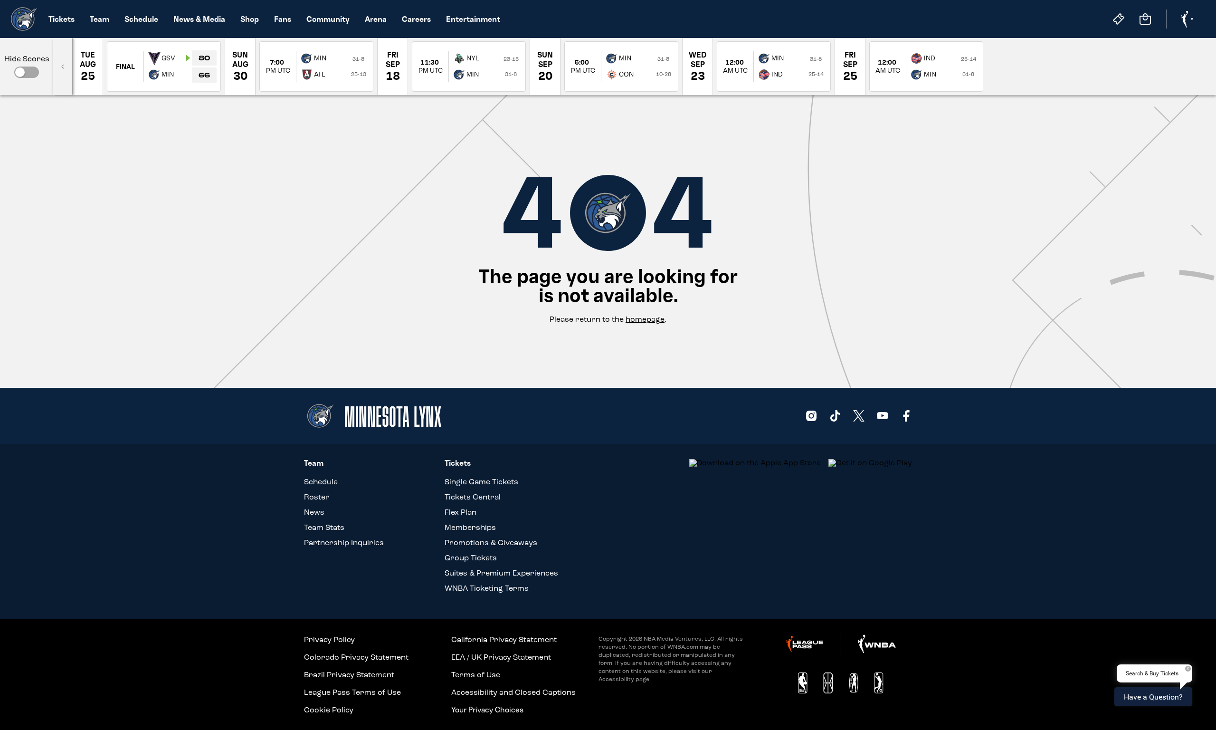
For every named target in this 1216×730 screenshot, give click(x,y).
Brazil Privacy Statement (349, 674)
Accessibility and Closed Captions (513, 692)
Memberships (470, 527)
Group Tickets (471, 557)
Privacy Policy (329, 639)
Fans (282, 19)
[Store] (1145, 19)
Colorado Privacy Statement (356, 657)
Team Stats (324, 527)
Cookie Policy (328, 709)
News (314, 512)
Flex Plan (460, 512)
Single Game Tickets (481, 481)
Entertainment (473, 19)
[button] (26, 72)
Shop (249, 19)
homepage (645, 319)
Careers (416, 19)
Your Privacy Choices (487, 709)
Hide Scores (26, 59)
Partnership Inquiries (344, 542)
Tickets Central (473, 496)
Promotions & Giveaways (491, 542)
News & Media (199, 19)
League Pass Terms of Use (352, 692)
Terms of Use (475, 674)
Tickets (61, 19)
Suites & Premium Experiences (501, 572)
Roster (317, 496)
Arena (376, 19)
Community (328, 19)
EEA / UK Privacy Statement (501, 657)
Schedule (141, 19)
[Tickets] (1118, 19)
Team (99, 19)
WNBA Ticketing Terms (487, 588)
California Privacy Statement (504, 639)
